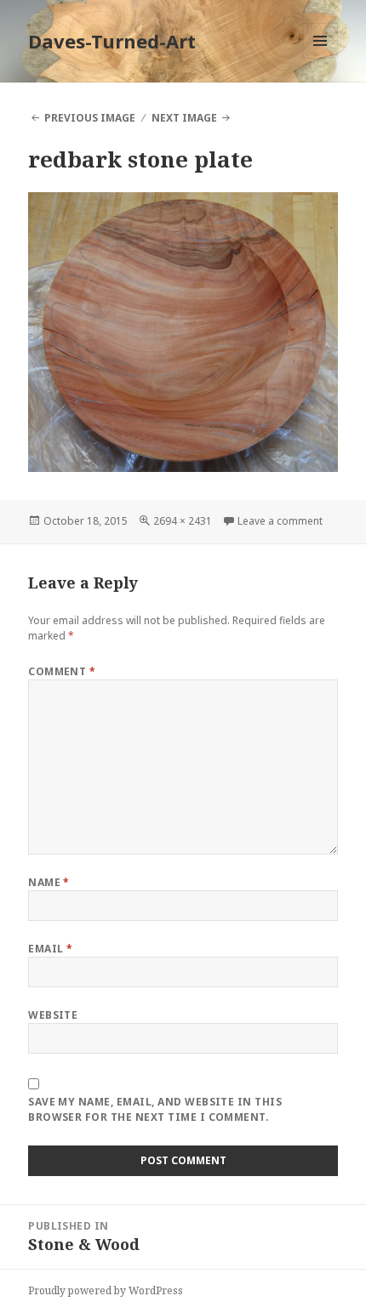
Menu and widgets (320, 58)
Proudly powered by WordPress (105, 1290)
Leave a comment (280, 521)
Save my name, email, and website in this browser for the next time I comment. (155, 1109)
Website (52, 1015)
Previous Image (89, 118)
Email (50, 948)
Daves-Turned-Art (112, 41)
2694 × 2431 (182, 521)
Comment (61, 671)
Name (49, 882)
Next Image (184, 118)
